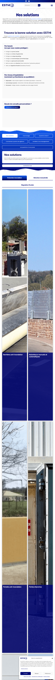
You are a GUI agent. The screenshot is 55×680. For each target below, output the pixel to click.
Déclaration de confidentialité (37, 676)
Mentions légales (46, 676)
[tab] (10, 136)
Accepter (25, 673)
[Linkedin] (26, 1)
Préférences (48, 673)
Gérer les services (24, 668)
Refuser (36, 673)
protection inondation (36, 19)
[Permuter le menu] (52, 5)
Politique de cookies (27, 676)
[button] (52, 658)
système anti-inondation (14, 36)
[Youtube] (29, 1)
